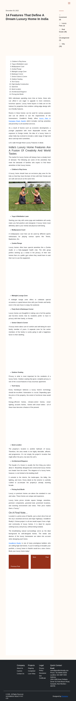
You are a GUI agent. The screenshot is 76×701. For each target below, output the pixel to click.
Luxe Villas (31, 673)
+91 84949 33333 (61, 672)
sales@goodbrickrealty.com (59, 670)
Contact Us (20, 673)
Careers (19, 671)
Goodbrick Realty (15, 543)
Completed (31, 671)
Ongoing (31, 668)
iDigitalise (64, 696)
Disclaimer (42, 673)
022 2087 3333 (62, 675)
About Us (20, 668)
